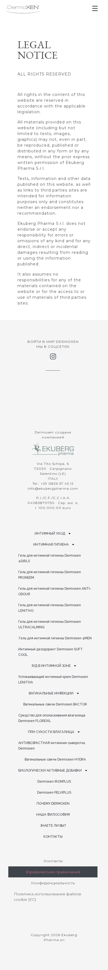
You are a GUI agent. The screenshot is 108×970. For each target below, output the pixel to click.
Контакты (53, 860)
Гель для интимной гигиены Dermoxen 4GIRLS (49, 558)
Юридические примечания (53, 871)
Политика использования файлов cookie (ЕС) (47, 896)
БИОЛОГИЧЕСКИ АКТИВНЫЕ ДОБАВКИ (50, 770)
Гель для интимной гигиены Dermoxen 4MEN (55, 638)
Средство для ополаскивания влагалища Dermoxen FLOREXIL (51, 718)
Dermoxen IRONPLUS (54, 781)
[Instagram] (53, 356)
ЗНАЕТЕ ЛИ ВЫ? (53, 826)
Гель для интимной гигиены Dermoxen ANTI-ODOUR (54, 591)
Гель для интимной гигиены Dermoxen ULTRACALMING (49, 624)
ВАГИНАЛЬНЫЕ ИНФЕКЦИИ (51, 693)
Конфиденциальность (53, 882)
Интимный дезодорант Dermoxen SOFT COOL (50, 652)
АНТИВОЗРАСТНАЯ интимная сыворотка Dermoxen (51, 745)
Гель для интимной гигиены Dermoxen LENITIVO (49, 608)
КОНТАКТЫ (53, 837)
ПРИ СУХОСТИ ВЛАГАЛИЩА (51, 732)
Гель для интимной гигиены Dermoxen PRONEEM (49, 575)
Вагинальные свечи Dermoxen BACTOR (55, 704)
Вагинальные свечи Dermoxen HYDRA (55, 759)
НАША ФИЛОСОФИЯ (53, 815)
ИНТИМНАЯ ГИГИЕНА (51, 544)
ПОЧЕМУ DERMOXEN (53, 803)
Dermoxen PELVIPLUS (54, 792)
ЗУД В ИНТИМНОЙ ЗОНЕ (51, 666)
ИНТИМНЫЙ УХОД (50, 533)
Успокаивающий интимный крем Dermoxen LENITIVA (53, 679)
